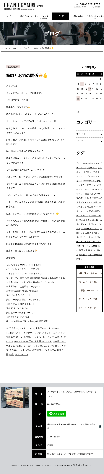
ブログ (61, 16)
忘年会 (15, 328)
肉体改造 (98, 254)
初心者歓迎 (81, 198)
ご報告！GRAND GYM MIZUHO (90, 290)
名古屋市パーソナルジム (44, 350)
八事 (57, 337)
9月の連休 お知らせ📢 (90, 273)
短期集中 (10, 337)
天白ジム (98, 219)
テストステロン (26, 328)
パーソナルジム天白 (23, 341)
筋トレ (19, 337)
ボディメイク (15, 332)
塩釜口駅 (90, 219)
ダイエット (29, 345)
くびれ (50, 345)
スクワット (92, 167)
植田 (81, 250)
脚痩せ (79, 258)
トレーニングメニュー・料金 (43, 17)
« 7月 (79, 111)
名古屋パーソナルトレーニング (39, 337)
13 (89, 88)
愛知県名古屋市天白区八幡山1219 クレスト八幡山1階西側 (71, 426)
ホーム (9, 16)
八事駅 (97, 193)
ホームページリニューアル (90, 281)
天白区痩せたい (83, 245)
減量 (86, 250)
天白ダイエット (83, 224)
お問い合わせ (78, 16)
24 (78, 98)
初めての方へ (26, 16)
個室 (11, 354)
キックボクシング (32, 332)
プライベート (82, 133)
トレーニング (82, 176)
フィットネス (48, 332)
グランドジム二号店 (88, 298)
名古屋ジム (40, 345)
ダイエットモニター (92, 171)
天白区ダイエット (93, 232)
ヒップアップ (82, 184)
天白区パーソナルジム (20, 350)
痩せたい (92, 250)
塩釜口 (19, 345)
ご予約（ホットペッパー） (95, 17)
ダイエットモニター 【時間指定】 (90, 307)
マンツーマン (21, 354)
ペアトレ (60, 332)
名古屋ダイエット (43, 341)
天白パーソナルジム (90, 228)
